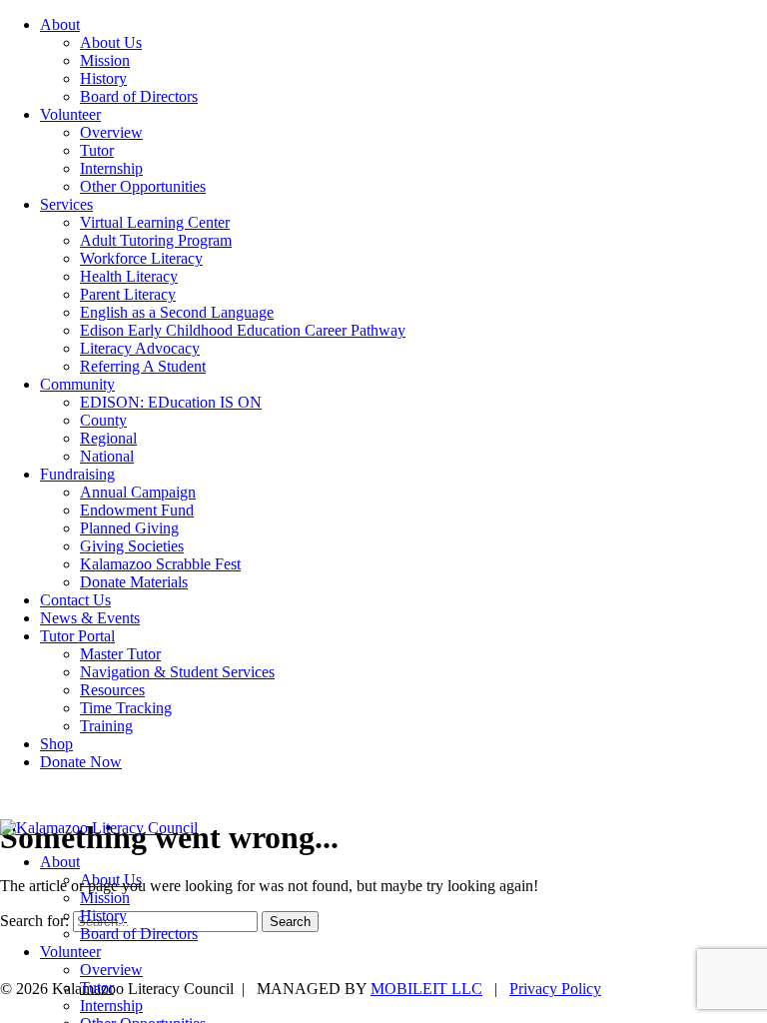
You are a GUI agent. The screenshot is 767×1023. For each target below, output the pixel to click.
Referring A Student (143, 366)
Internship (111, 168)
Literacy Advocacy (140, 348)
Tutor (97, 150)
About (60, 24)
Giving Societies (132, 545)
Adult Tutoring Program (156, 240)
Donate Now (81, 761)
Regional (108, 438)
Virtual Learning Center (155, 222)
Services (66, 204)
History (103, 78)
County (103, 420)
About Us (111, 42)
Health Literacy (129, 276)
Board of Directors (139, 96)
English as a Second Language (177, 312)
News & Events (90, 617)
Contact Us (75, 599)
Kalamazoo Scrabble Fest (160, 563)
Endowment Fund (137, 510)
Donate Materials (134, 581)
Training (106, 725)
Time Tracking (126, 707)
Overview (111, 132)
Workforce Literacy (141, 258)
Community (77, 384)
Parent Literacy (128, 294)
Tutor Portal (77, 635)
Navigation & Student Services (177, 671)
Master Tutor (120, 653)
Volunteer (70, 114)
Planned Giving (129, 527)
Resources (112, 689)
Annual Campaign (138, 492)
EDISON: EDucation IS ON (171, 402)
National (107, 456)
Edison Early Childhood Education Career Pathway (242, 330)
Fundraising (77, 474)
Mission (105, 60)
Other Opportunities (143, 186)
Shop (56, 743)
